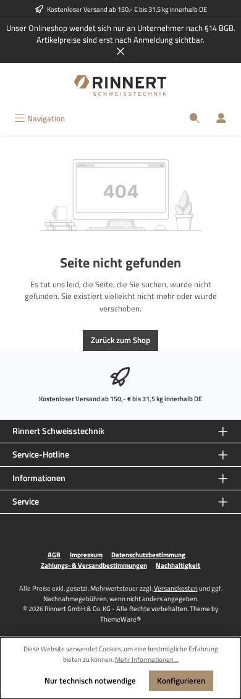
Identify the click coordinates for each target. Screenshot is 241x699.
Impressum (86, 555)
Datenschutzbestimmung (148, 555)
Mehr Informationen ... (147, 659)
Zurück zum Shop (120, 340)
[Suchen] (194, 118)
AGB (54, 555)
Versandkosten (176, 588)
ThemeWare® (120, 619)
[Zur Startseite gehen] (120, 85)
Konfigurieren (181, 680)
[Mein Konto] (221, 118)
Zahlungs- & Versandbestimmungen (94, 565)
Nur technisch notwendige (90, 680)
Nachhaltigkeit (178, 565)
